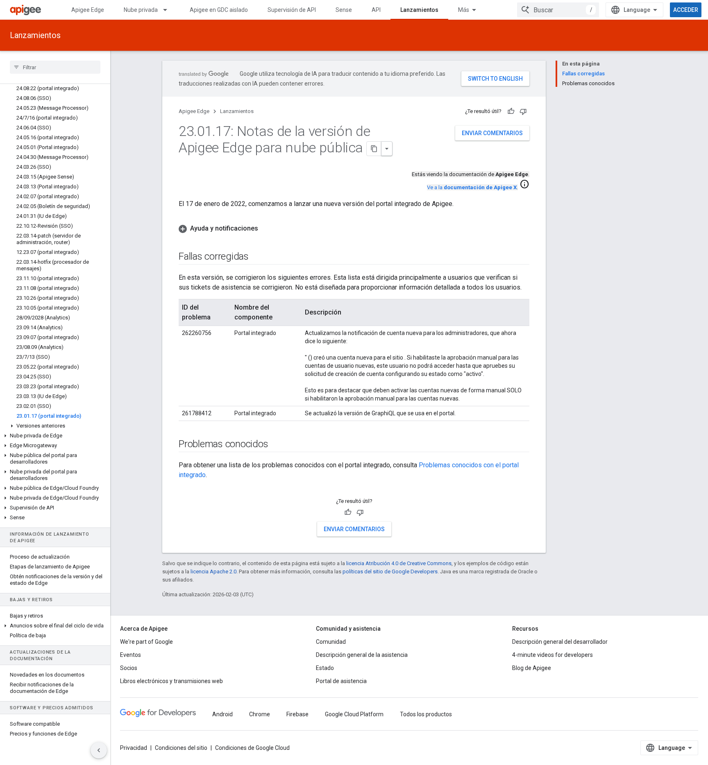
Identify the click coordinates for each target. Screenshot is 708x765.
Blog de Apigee (531, 668)
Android (222, 714)
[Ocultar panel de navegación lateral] (99, 750)
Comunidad (331, 641)
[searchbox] (55, 67)
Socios (128, 668)
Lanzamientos (419, 10)
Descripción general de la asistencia (362, 655)
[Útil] (511, 111)
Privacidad (133, 748)
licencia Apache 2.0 (213, 571)
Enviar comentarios (492, 133)
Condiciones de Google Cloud (252, 748)
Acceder (685, 10)
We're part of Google (146, 641)
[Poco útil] (523, 111)
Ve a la (472, 187)
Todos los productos (426, 714)
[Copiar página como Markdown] (374, 149)
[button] (55, 426)
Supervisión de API (292, 10)
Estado (325, 668)
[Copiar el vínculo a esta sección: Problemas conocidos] (276, 445)
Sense (344, 10)
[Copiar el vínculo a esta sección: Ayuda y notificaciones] (266, 228)
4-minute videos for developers (552, 655)
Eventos (130, 655)
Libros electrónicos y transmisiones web (171, 681)
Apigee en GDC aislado (219, 10)
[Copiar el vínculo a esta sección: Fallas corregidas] (257, 257)
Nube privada (141, 10)
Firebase (297, 714)
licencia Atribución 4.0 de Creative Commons (399, 563)
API (376, 10)
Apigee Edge (87, 10)
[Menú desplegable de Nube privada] (169, 10)
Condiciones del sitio (181, 748)
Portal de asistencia (341, 681)
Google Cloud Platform (354, 714)
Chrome (259, 714)
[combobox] (558, 9)
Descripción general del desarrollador (560, 641)
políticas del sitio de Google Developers (390, 571)
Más (463, 10)
